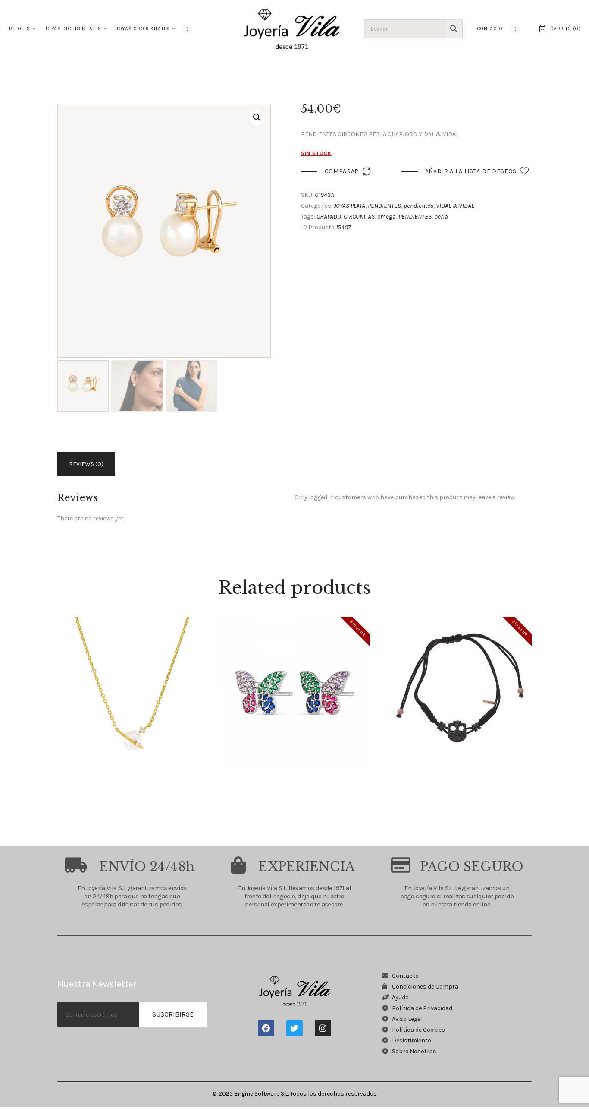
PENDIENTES (384, 205)
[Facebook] (266, 1028)
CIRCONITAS (359, 216)
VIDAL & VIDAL (455, 205)
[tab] (87, 464)
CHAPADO (328, 216)
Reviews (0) (86, 464)
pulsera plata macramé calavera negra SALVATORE (456, 676)
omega (386, 216)
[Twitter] (294, 1028)
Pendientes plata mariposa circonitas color (295, 676)
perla (441, 216)
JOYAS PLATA (349, 205)
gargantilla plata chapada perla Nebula (132, 677)
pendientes (418, 205)
